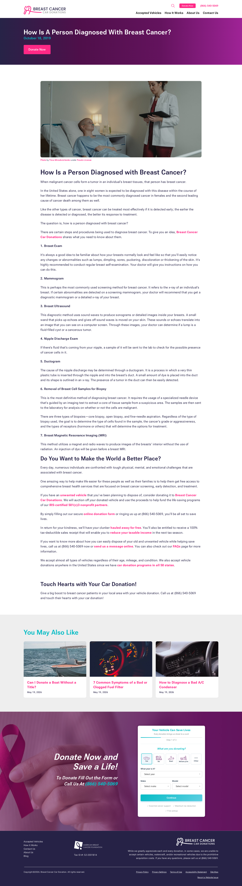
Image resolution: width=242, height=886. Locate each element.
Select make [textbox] (150, 786)
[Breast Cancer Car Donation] (45, 10)
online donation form (99, 514)
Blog (26, 856)
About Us (193, 13)
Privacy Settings (159, 872)
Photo (43, 160)
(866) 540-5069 (209, 5)
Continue (171, 797)
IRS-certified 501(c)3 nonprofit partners (78, 505)
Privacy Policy (142, 872)
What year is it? (148, 769)
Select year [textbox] (149, 774)
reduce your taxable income (131, 532)
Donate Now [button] (37, 49)
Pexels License (84, 160)
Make (143, 781)
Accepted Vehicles (148, 13)
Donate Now (187, 6)
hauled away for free (125, 527)
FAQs (177, 546)
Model (175, 781)
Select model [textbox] (182, 786)
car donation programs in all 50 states (145, 565)
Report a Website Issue (207, 877)
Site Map (214, 872)
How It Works (174, 13)
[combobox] (171, 774)
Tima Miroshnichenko (59, 160)
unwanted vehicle (73, 495)
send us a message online (113, 546)
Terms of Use (176, 872)
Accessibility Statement (196, 872)
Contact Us (210, 13)
